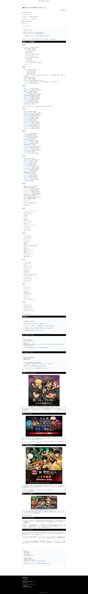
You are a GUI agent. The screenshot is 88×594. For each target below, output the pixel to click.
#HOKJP (43, 344)
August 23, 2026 (46, 35)
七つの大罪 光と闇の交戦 (28, 115)
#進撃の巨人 (54, 344)
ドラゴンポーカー (27, 57)
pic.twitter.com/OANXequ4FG (41, 365)
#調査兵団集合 (61, 344)
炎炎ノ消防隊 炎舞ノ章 (26, 485)
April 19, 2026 (45, 347)
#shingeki (50, 363)
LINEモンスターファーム (26, 407)
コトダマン (26, 173)
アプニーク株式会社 (25, 578)
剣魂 (24, 180)
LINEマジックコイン (27, 128)
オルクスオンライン (27, 288)
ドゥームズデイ (26, 64)
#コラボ (57, 344)
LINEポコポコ (26, 176)
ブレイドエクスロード (27, 150)
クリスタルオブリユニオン (28, 146)
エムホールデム (24, 14)
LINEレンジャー (26, 133)
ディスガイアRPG (27, 140)
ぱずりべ (25, 79)
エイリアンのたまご (27, 166)
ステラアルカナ (26, 125)
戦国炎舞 (25, 48)
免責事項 (30, 586)
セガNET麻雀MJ (26, 136)
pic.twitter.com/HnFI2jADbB (27, 345)
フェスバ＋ (26, 69)
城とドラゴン (26, 101)
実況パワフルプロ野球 (27, 94)
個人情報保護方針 (25, 586)
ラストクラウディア (27, 102)
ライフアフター (26, 121)
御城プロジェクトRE (27, 114)
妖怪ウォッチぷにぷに (27, 122)
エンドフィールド (28, 25)
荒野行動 (25, 77)
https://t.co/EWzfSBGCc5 (50, 325)
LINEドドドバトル (27, 88)
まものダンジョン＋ (27, 118)
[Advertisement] (44, 568)
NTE (25, 23)
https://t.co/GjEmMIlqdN (32, 365)
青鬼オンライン (24, 438)
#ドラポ (35, 362)
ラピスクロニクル (27, 143)
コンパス (25, 92)
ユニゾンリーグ (26, 137)
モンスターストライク (27, 124)
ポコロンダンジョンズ (27, 98)
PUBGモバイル (26, 80)
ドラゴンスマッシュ (27, 179)
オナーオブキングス (27, 54)
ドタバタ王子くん (27, 47)
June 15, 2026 (39, 330)
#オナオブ (40, 344)
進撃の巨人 (24, 39)
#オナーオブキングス (48, 344)
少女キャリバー (26, 162)
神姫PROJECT (24, 16)
